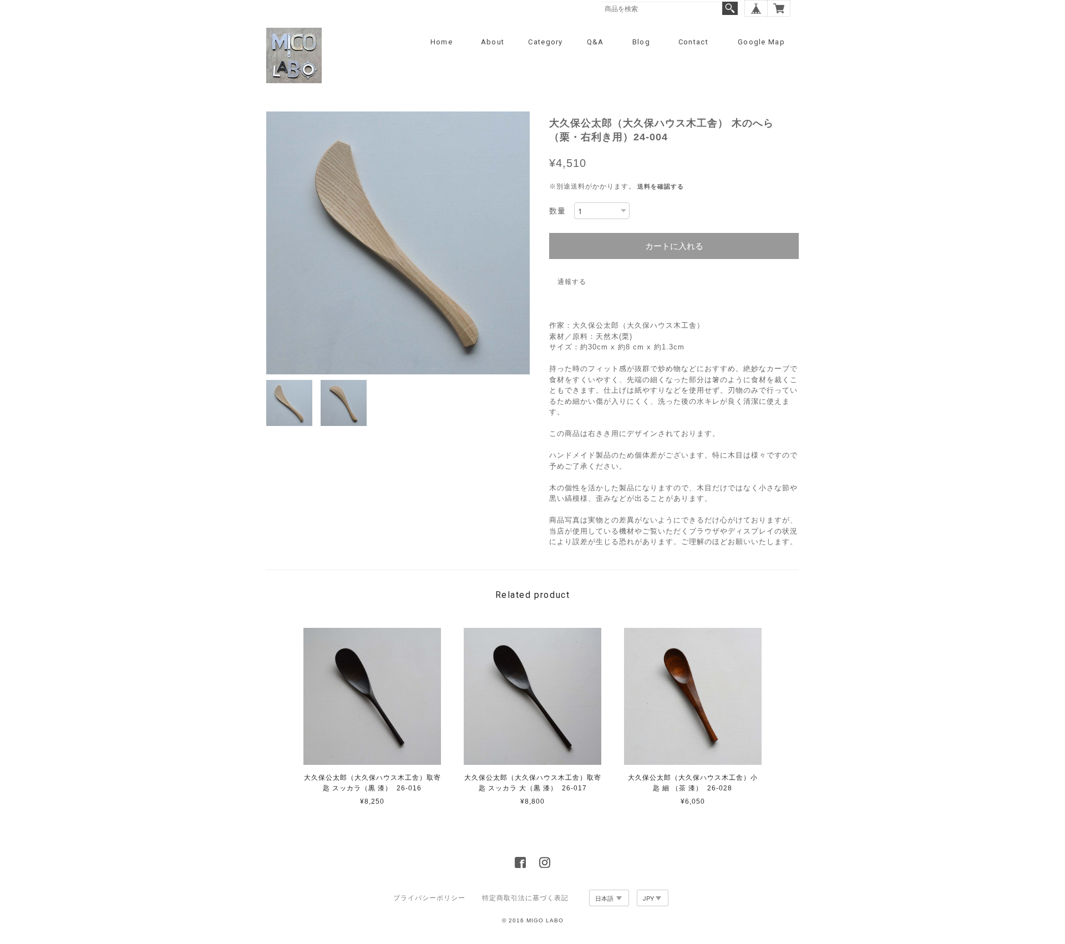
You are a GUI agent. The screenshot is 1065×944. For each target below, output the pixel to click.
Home (441, 42)
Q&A (595, 42)
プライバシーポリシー (429, 898)
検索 (730, 8)
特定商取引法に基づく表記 (525, 898)
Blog (641, 42)
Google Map (761, 42)
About (493, 42)
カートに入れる (674, 246)
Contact (693, 42)
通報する (571, 282)
